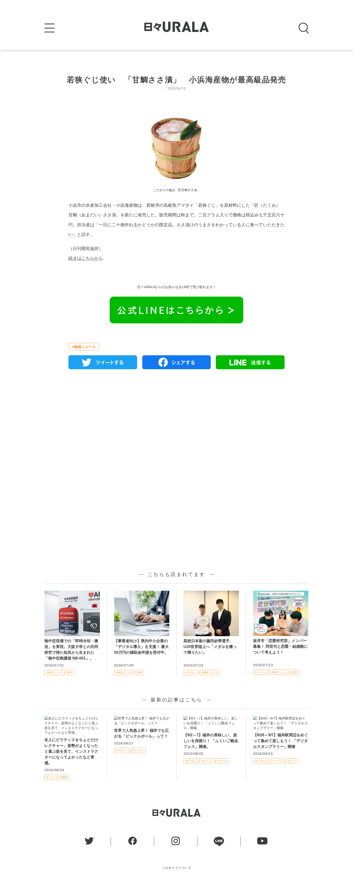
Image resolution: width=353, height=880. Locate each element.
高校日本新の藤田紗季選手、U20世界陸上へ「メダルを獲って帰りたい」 (210, 646)
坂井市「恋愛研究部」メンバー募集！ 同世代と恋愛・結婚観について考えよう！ (280, 646)
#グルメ (222, 761)
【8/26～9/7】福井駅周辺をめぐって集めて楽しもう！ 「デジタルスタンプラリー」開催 (280, 741)
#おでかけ (191, 761)
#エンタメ (137, 750)
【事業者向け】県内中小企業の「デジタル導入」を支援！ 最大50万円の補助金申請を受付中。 (141, 646)
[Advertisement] (176, 428)
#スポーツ (191, 672)
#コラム (51, 777)
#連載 (63, 777)
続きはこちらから (85, 258)
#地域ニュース (84, 347)
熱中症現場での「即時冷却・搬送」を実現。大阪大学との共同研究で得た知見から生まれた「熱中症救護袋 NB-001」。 (71, 649)
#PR (69, 672)
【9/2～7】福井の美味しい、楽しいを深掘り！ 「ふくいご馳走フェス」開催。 (210, 741)
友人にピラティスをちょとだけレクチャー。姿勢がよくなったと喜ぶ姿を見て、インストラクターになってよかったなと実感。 (71, 751)
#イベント (260, 672)
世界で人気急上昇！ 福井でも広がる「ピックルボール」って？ (141, 733)
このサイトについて (176, 868)
